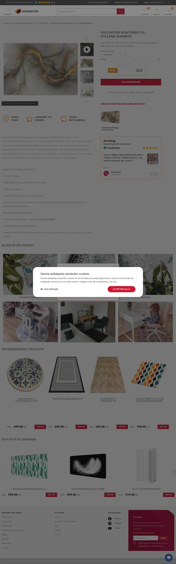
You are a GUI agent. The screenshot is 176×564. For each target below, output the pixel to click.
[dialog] (88, 282)
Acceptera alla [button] (121, 289)
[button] (49, 289)
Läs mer (113, 281)
